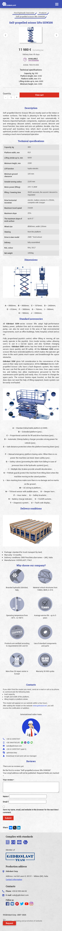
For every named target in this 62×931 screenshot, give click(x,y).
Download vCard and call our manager (21, 756)
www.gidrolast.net (40, 706)
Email (6, 801)
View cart (39, 95)
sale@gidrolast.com (20, 895)
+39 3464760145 (13, 743)
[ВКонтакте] (10, 827)
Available (33, 59)
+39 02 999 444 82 (19, 891)
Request (9, 923)
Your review (8, 779)
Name (6, 796)
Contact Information (14, 879)
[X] (14, 827)
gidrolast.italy (12, 753)
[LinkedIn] (18, 827)
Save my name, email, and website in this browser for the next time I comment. (31, 811)
